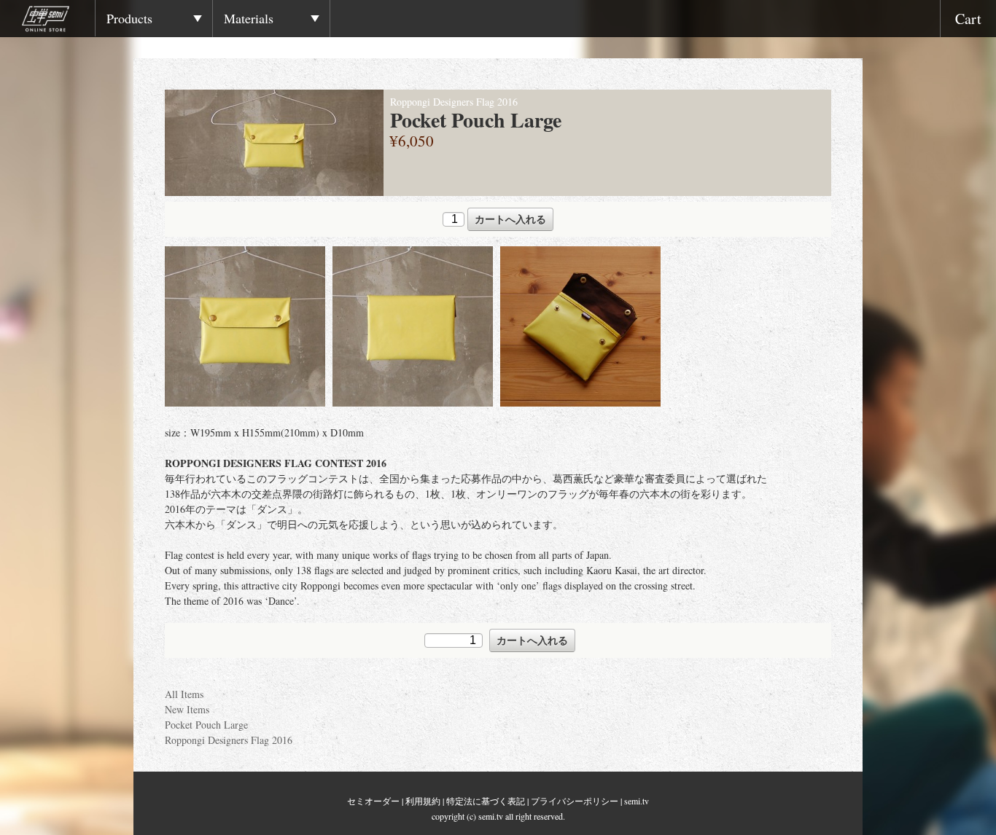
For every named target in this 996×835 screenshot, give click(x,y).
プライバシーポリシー (574, 801)
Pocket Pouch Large (206, 725)
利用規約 (422, 801)
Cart (968, 18)
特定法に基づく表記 (485, 801)
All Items (184, 694)
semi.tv (636, 801)
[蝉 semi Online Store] (58, 21)
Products (129, 18)
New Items (187, 709)
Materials (248, 18)
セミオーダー (373, 801)
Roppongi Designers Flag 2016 (228, 740)
